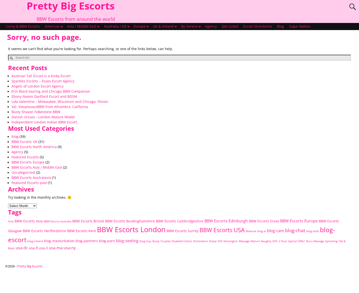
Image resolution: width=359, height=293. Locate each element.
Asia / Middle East (81, 26)
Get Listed (230, 26)
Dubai (213, 241)
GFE (220, 241)
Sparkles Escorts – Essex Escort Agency (42, 81)
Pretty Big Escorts (29, 266)
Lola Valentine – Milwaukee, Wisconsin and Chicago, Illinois (59, 101)
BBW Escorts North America (34, 147)
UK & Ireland (163, 26)
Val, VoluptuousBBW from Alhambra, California (49, 107)
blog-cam (275, 230)
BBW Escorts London (131, 229)
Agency (211, 26)
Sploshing (331, 241)
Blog (280, 26)
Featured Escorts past (29, 183)
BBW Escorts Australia (57, 221)
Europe (140, 26)
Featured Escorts (25, 157)
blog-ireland (35, 241)
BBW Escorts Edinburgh (226, 221)
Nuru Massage (315, 241)
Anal (11, 221)
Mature (255, 241)
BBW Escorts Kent (81, 230)
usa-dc (22, 247)
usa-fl (33, 248)
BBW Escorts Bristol (88, 221)
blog (15, 136)
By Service (189, 26)
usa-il (43, 248)
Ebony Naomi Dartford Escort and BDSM (44, 96)
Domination (200, 241)
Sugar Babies (299, 26)
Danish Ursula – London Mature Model (43, 117)
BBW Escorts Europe (27, 162)
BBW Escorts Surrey (183, 230)
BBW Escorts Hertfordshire (44, 230)
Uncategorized (23, 172)
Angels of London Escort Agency (37, 86)
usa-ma (56, 247)
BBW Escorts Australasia (31, 177)
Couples (165, 241)
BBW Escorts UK (24, 142)
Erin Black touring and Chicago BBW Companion (50, 91)
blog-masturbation (59, 241)
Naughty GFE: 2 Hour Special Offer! (283, 241)
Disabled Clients (182, 241)
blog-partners (86, 241)
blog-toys (145, 241)
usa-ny (69, 247)
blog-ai (261, 231)
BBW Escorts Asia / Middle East (36, 167)
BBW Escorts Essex (264, 221)
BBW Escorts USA (222, 230)
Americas (52, 26)
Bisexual (251, 231)
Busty (155, 241)
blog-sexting (127, 240)
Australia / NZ (115, 26)
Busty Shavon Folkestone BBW (35, 112)
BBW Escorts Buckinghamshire (130, 221)
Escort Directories (257, 26)
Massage (244, 241)
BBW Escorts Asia (29, 221)
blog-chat (295, 230)
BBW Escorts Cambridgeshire (179, 221)
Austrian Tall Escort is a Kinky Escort (41, 76)
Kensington (230, 241)
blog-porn (107, 241)
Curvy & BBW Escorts (23, 26)
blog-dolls (312, 231)
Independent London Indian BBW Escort (44, 122)
